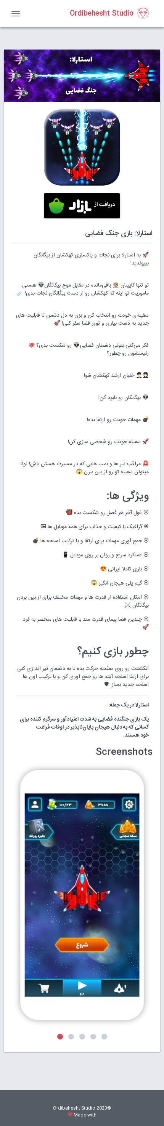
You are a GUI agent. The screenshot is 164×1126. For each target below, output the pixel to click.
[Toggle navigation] (16, 14)
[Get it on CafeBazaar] (82, 205)
